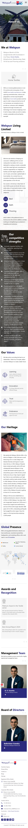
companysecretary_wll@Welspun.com (11, 808)
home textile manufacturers (14, 92)
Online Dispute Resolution (13, 811)
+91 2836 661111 (7, 803)
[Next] (25, 69)
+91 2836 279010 (7, 805)
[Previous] (12, 578)
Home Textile (15, 57)
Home (11, 19)
